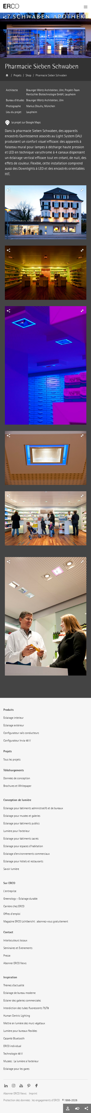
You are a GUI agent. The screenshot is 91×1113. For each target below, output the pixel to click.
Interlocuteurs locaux (15, 940)
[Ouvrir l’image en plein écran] (45, 215)
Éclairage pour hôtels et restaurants (23, 861)
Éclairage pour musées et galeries (21, 816)
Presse (6, 955)
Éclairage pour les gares (16, 1069)
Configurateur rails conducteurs (21, 733)
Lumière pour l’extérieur (16, 831)
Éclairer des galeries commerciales (22, 1000)
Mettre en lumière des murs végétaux (24, 1023)
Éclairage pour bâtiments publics (21, 823)
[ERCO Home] (11, 6)
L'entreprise (9, 891)
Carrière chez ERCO (13, 906)
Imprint (33, 1093)
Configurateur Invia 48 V (17, 740)
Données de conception (16, 778)
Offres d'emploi (11, 914)
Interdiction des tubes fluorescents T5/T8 (26, 1008)
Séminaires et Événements (17, 948)
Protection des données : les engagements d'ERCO (31, 1100)
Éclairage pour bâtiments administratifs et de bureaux (33, 808)
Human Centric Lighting (16, 1015)
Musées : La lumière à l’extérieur (21, 1061)
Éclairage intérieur (13, 718)
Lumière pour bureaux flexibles (20, 1031)
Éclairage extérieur (13, 725)
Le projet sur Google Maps (26, 122)
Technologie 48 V (13, 1053)
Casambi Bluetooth (14, 1038)
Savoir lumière (11, 869)
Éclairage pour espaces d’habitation (23, 846)
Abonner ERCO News (14, 963)
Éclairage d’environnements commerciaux (26, 854)
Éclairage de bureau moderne (19, 993)
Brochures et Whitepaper (17, 786)
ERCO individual (12, 1046)
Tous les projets (12, 759)
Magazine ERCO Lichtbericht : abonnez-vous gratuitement (35, 921)
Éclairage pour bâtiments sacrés (21, 838)
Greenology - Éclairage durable (20, 898)
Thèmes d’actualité (13, 985)
